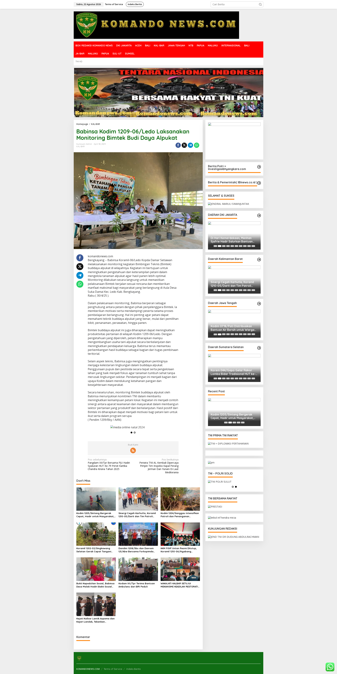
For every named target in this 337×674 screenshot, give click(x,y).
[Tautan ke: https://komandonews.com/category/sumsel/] (259, 348)
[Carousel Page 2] (219, 246)
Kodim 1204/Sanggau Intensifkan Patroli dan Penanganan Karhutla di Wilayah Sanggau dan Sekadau (180, 515)
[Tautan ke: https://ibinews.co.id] (259, 183)
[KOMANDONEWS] (156, 25)
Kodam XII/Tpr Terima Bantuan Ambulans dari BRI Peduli (136, 585)
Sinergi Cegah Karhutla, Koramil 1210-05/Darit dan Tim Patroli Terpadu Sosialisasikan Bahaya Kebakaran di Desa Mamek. (137, 515)
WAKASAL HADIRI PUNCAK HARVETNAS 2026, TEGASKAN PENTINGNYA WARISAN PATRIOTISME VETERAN (230, 240)
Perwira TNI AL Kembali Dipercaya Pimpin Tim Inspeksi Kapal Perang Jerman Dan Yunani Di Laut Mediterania (159, 466)
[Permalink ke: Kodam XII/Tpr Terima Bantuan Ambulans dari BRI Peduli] (138, 569)
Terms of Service (113, 669)
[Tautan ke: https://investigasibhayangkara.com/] (259, 167)
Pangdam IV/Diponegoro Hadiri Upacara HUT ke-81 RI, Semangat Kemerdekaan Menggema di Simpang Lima (233, 328)
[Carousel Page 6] (236, 246)
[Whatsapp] (196, 145)
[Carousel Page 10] (253, 246)
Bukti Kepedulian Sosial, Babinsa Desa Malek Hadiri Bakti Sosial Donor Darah (95, 585)
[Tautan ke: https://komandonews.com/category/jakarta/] (259, 215)
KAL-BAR (80, 146)
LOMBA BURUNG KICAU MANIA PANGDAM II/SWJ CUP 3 (231, 372)
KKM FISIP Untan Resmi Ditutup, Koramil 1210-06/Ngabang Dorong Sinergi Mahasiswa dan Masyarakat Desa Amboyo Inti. (179, 550)
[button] (260, 4)
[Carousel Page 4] (228, 246)
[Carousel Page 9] (249, 246)
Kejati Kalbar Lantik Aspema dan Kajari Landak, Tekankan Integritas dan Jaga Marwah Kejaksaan (95, 620)
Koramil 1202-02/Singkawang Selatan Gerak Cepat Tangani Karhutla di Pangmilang (93, 550)
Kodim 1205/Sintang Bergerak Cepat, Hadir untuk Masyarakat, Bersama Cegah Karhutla (95, 515)
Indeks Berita (133, 669)
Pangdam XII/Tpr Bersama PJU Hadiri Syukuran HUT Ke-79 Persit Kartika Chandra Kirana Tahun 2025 (109, 464)
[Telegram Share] (190, 145)
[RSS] (133, 450)
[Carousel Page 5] (232, 246)
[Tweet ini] (184, 145)
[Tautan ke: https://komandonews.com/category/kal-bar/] (259, 259)
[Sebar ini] (178, 145)
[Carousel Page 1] (215, 246)
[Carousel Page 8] (245, 246)
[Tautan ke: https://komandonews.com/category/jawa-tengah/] (259, 304)
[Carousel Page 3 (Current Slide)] (224, 246)
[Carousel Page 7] (240, 246)
